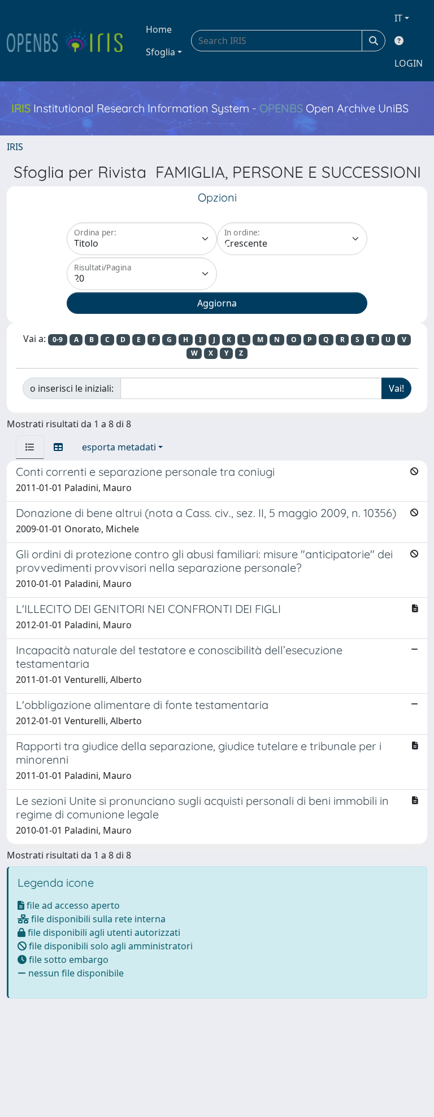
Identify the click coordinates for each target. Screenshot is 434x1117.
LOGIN (408, 63)
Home (159, 29)
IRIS (15, 147)
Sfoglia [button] (160, 52)
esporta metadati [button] (119, 447)
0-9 (58, 339)
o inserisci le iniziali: (72, 388)
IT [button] (398, 18)
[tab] (30, 447)
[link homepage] (69, 40)
